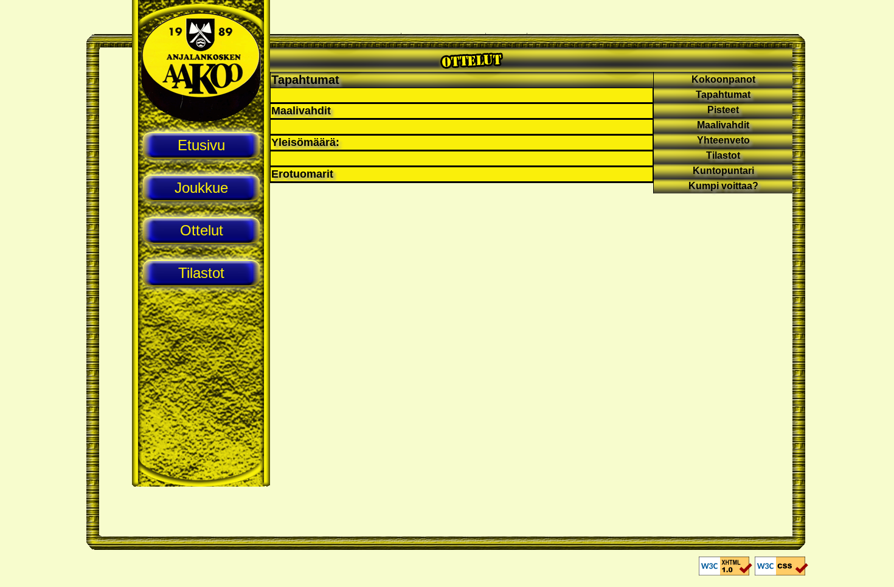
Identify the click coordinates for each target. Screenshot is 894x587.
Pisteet (723, 110)
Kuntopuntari (723, 170)
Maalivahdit (723, 125)
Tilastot (723, 155)
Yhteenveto (723, 140)
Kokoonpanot (723, 79)
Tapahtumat (305, 79)
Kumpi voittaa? (723, 186)
